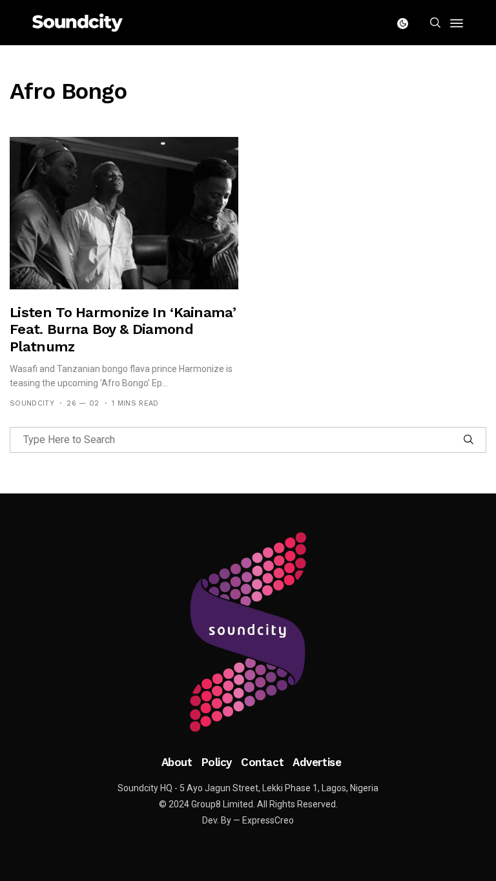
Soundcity (32, 403)
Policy (217, 762)
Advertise (317, 762)
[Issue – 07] (248, 632)
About (176, 762)
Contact (262, 762)
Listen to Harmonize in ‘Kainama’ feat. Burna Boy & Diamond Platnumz (123, 329)
